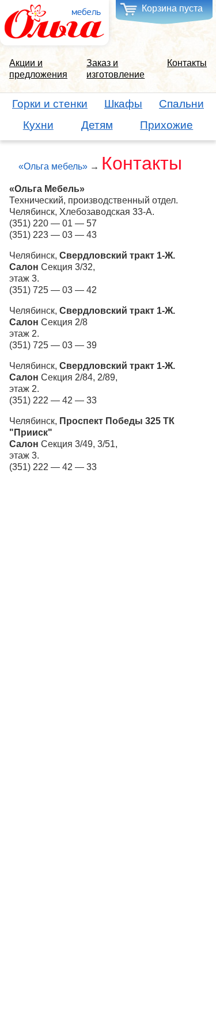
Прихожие (166, 125)
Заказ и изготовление (115, 68)
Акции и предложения (38, 68)
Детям (97, 125)
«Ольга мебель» (53, 166)
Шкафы (123, 104)
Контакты (187, 63)
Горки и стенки (50, 104)
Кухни (38, 125)
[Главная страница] (54, 22)
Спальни (181, 104)
